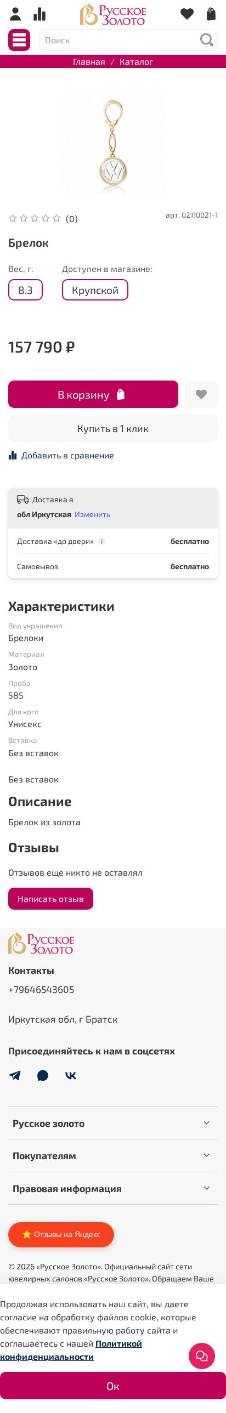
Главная (89, 61)
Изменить (92, 514)
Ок (113, 1385)
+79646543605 (41, 989)
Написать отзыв (51, 898)
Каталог (136, 61)
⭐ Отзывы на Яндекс (61, 1234)
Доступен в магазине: (107, 268)
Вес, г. (20, 268)
